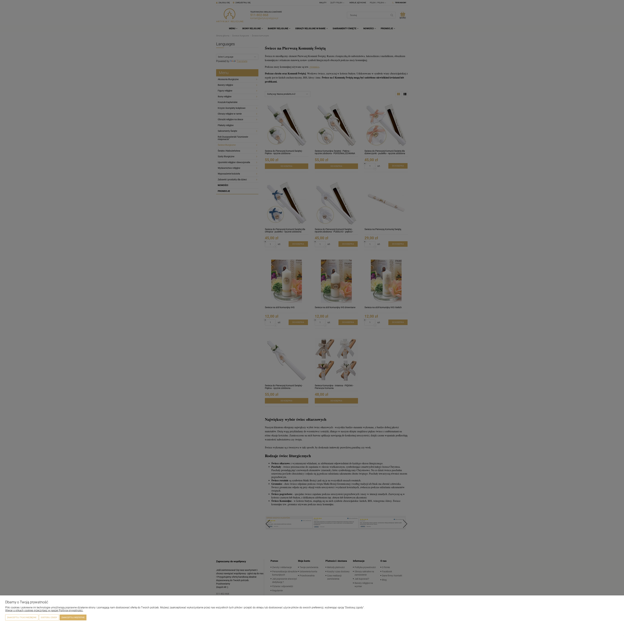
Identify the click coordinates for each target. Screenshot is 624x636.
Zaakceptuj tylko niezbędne (22, 617)
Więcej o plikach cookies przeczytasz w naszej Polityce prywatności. (44, 610)
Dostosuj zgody (49, 617)
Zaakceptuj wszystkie (73, 617)
